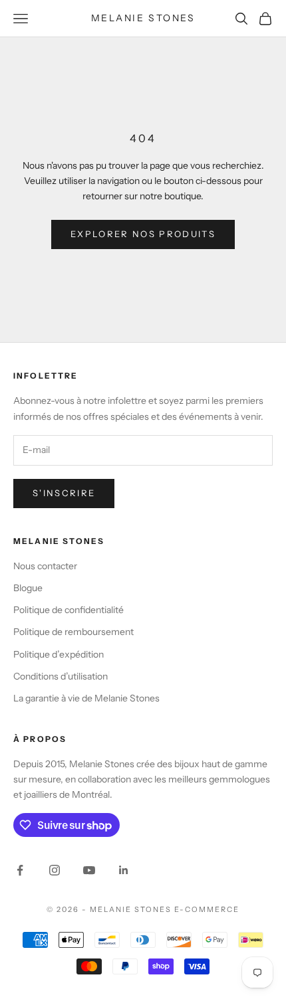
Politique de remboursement (73, 632)
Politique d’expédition (58, 654)
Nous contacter (45, 566)
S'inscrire (64, 493)
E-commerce (206, 909)
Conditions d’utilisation (60, 676)
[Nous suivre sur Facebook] (20, 870)
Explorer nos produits (143, 233)
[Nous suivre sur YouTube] (89, 870)
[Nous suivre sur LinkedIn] (123, 870)
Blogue (28, 588)
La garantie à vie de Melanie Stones (86, 698)
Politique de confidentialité (68, 610)
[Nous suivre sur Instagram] (54, 870)
